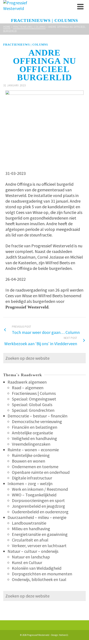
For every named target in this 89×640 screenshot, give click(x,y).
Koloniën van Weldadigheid (36, 568)
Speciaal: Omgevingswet (34, 399)
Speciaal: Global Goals (32, 404)
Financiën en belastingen (34, 427)
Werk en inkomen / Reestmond (40, 489)
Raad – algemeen (27, 387)
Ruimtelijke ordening (31, 455)
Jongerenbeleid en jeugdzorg (38, 506)
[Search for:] (44, 358)
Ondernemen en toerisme (35, 466)
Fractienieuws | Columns (25, 44)
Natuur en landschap (31, 557)
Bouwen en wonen (28, 461)
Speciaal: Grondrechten (33, 410)
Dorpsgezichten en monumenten (42, 573)
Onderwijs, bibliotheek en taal (39, 579)
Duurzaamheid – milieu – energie (37, 517)
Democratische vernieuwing (37, 421)
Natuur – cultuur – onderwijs (33, 551)
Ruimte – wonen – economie (33, 449)
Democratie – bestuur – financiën (37, 415)
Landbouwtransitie (29, 523)
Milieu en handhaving (31, 528)
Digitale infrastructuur (32, 478)
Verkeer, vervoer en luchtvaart (39, 545)
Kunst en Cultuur (27, 562)
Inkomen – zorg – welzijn (30, 483)
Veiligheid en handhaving (34, 438)
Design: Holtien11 (59, 635)
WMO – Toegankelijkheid (34, 494)
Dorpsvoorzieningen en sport (38, 500)
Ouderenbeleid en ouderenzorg (40, 511)
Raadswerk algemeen (27, 382)
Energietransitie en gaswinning (40, 534)
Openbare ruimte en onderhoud (41, 472)
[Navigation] (80, 6)
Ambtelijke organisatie (32, 432)
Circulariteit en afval (30, 540)
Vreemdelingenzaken (31, 444)
